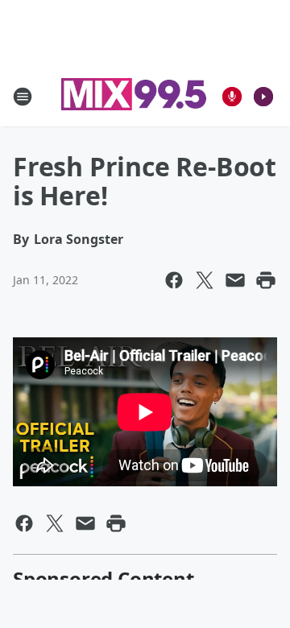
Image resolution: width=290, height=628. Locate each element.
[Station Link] (133, 96)
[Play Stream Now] (263, 96)
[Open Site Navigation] (22, 96)
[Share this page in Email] (235, 280)
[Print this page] (266, 280)
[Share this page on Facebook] (174, 280)
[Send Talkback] (232, 96)
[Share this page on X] (204, 280)
